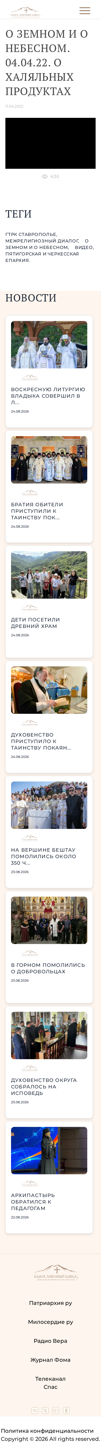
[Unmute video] (50, 143)
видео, (84, 247)
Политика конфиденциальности (47, 1431)
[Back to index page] (25, 16)
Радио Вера (50, 1341)
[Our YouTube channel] (56, 1412)
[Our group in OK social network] (66, 1412)
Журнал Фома (50, 1360)
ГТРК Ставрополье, (31, 234)
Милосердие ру (50, 1322)
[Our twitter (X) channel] (46, 1412)
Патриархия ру (50, 1303)
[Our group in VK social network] (35, 1412)
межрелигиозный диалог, (43, 241)
